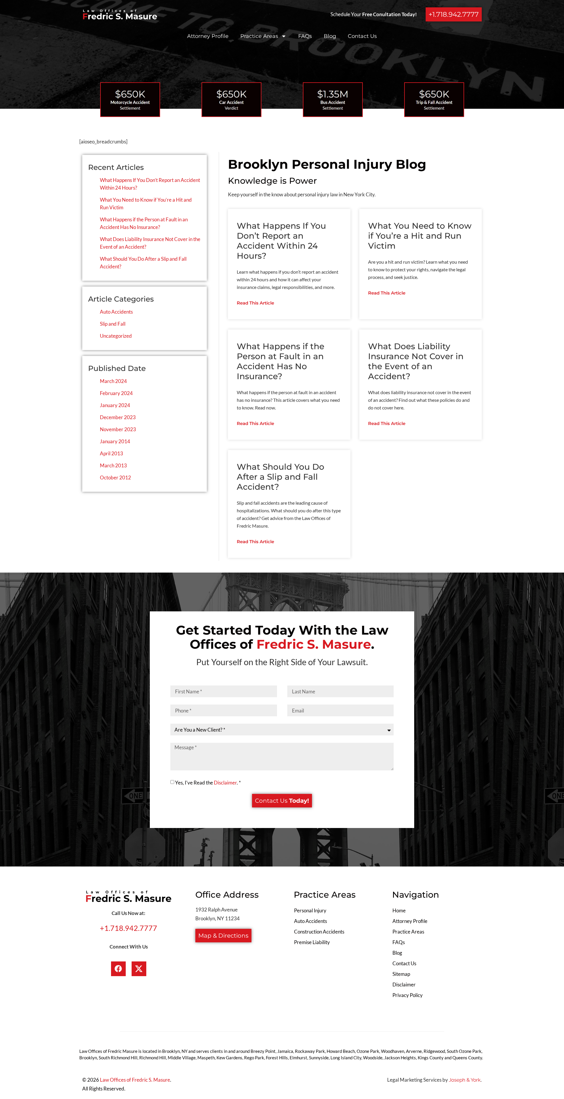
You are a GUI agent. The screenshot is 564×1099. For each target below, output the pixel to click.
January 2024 (115, 405)
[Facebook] (118, 968)
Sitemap (401, 974)
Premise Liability (312, 942)
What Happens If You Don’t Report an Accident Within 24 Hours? (281, 241)
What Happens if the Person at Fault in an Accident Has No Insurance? (280, 361)
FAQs (305, 36)
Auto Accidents (116, 312)
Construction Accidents (319, 932)
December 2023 (118, 417)
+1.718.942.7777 (128, 928)
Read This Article (255, 303)
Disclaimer (225, 782)
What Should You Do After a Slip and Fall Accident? (280, 477)
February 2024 (116, 393)
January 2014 (115, 441)
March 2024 (113, 381)
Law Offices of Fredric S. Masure (135, 1080)
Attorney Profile (208, 36)
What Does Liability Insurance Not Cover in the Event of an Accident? (416, 361)
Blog (330, 36)
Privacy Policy (407, 995)
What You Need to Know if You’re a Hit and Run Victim (419, 236)
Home (399, 910)
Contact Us (362, 36)
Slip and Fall (112, 324)
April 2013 (111, 453)
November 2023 (118, 429)
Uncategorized (116, 336)
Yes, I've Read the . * (208, 782)
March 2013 (113, 465)
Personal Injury (310, 910)
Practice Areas (259, 36)
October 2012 (115, 477)
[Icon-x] (139, 968)
